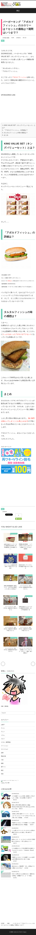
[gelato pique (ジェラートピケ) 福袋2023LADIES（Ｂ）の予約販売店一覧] (25, 602)
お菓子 (3, 724)
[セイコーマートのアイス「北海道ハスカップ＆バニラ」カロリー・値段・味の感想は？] (25, 645)
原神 (31, 533)
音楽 (2, 773)
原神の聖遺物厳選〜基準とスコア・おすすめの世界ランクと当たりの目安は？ (10, 587)
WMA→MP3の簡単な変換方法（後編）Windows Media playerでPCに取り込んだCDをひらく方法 (23, 806)
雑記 (3, 40)
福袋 (16, 554)
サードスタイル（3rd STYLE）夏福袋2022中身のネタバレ (10, 650)
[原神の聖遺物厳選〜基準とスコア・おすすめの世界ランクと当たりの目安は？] (11, 580)
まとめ (6, 135)
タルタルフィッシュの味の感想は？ (16, 132)
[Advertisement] (16, 109)
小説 (2, 759)
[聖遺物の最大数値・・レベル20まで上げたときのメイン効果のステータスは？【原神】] (25, 541)
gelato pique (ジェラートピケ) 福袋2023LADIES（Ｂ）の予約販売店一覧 (25, 608)
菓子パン (3, 766)
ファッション (14, 533)
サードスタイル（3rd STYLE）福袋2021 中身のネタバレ (10, 608)
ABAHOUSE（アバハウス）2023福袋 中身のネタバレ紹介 (25, 566)
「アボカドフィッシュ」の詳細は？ (16, 130)
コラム (3, 735)
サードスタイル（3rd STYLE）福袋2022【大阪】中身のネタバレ (25, 629)
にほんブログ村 (5, 783)
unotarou (18, 37)
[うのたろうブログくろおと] (11, 4)
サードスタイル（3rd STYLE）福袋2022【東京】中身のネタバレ (10, 629)
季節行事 (3, 756)
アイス (30, 637)
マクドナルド (4, 749)
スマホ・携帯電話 (6, 742)
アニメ (3, 731)
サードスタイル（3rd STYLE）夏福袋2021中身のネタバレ (25, 587)
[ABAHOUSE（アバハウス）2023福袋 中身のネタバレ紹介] (25, 560)
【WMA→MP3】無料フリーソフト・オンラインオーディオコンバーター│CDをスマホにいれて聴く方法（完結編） (23, 815)
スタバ (3, 738)
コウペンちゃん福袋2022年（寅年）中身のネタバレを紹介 (10, 566)
